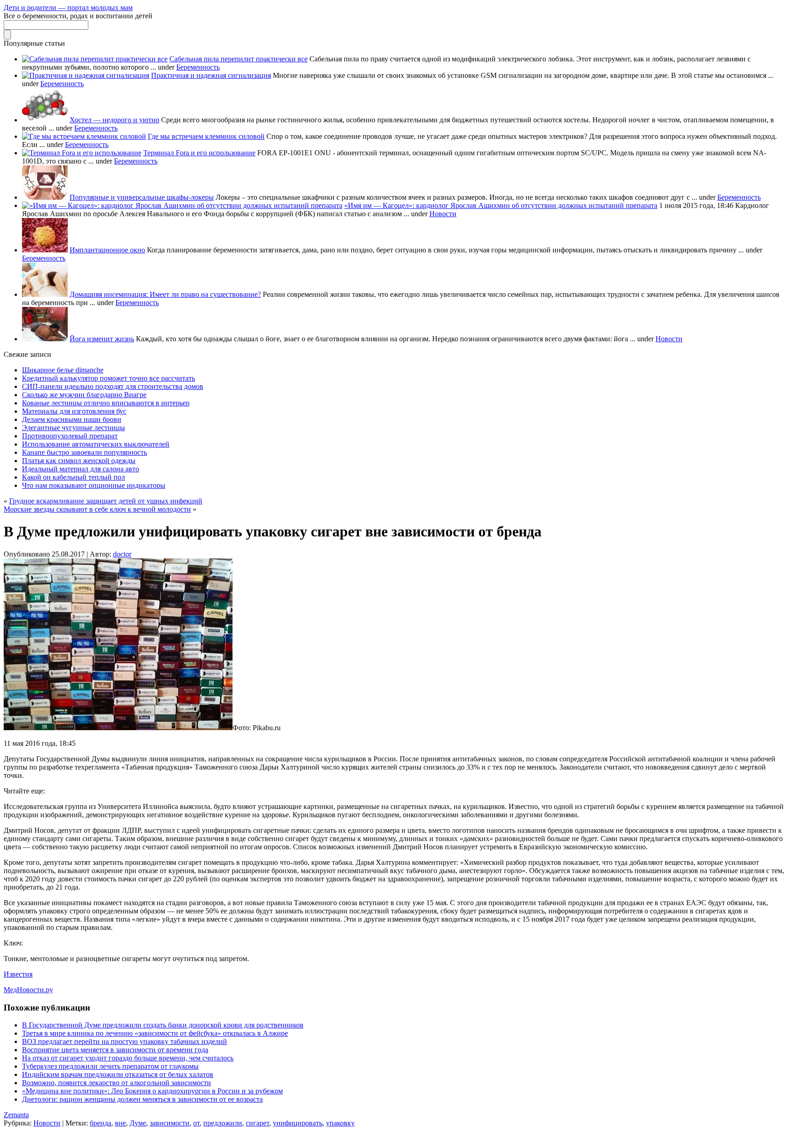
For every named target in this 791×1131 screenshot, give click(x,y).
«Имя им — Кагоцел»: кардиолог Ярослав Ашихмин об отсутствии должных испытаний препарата (500, 205)
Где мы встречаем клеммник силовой (206, 136)
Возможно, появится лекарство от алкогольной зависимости (116, 1083)
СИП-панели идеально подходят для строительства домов (112, 386)
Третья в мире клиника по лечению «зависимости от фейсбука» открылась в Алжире (155, 1033)
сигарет (257, 1123)
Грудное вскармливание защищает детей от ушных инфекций (105, 501)
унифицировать (297, 1123)
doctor (122, 554)
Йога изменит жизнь (102, 339)
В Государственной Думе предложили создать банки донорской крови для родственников (162, 1025)
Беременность (198, 67)
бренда (100, 1123)
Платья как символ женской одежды (78, 460)
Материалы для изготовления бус (74, 411)
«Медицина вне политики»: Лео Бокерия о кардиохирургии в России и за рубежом (152, 1091)
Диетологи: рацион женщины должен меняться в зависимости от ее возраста (142, 1099)
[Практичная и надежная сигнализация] (85, 75)
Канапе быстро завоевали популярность (84, 452)
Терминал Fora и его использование (199, 153)
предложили (222, 1123)
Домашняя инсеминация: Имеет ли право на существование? (165, 294)
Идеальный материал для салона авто (80, 469)
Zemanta (16, 1115)
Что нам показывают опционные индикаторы (93, 485)
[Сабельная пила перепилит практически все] (95, 59)
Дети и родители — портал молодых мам (68, 7)
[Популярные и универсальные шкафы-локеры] (45, 197)
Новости (442, 214)
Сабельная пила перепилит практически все (238, 59)
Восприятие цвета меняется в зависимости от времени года (115, 1050)
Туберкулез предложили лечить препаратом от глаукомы (110, 1066)
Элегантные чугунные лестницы (73, 428)
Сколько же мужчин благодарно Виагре (84, 395)
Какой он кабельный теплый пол (73, 477)
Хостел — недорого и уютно (114, 120)
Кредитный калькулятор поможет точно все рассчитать (108, 378)
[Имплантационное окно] (45, 250)
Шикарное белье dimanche (62, 370)
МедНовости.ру (28, 990)
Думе (138, 1123)
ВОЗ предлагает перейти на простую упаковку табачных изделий (124, 1041)
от (196, 1123)
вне (120, 1123)
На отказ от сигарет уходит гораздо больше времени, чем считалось (127, 1058)
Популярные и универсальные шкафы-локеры (142, 197)
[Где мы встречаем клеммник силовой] (84, 136)
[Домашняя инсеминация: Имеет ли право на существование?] (45, 294)
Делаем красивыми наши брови (71, 419)
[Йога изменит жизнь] (45, 339)
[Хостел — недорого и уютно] (45, 120)
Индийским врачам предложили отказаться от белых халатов (117, 1074)
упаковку (340, 1123)
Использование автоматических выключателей (95, 444)
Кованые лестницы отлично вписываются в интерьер (106, 403)
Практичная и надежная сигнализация (211, 75)
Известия (18, 974)
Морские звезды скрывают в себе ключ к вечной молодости (97, 509)
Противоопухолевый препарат (70, 436)
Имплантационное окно (107, 250)
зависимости (170, 1123)
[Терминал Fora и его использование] (81, 153)
